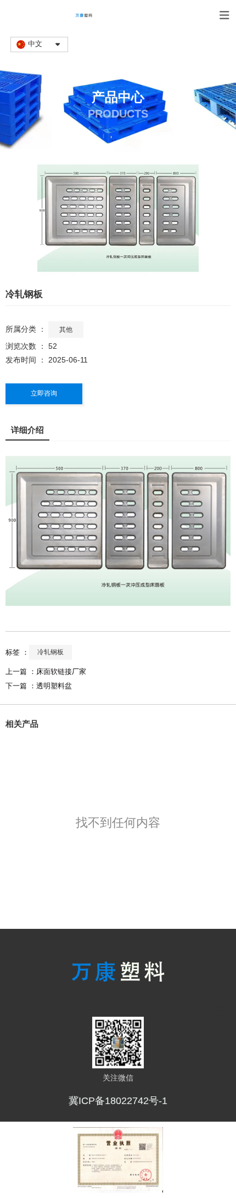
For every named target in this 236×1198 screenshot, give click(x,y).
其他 (65, 329)
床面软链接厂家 (61, 671)
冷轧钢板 (50, 652)
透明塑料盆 (54, 686)
